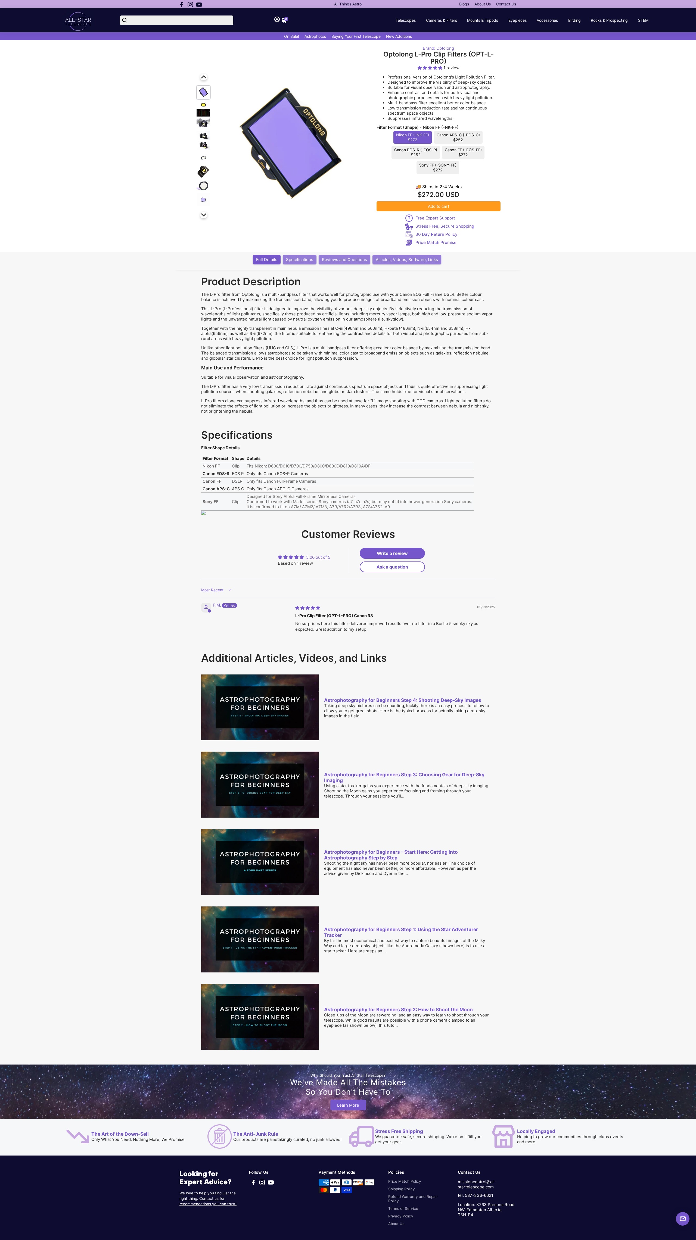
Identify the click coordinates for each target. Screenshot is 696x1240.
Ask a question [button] (392, 567)
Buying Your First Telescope (356, 36)
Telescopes (406, 20)
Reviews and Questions (344, 259)
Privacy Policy (400, 1216)
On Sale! (291, 36)
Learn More (348, 1104)
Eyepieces (517, 20)
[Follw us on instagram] (190, 4)
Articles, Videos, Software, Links (407, 259)
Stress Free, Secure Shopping (444, 226)
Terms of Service (403, 1208)
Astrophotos (315, 36)
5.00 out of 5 (318, 557)
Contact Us (506, 4)
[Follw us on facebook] (181, 4)
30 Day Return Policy (436, 234)
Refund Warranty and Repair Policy (413, 1198)
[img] (307, 607)
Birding (574, 20)
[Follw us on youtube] (199, 4)
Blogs (464, 4)
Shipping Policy (401, 1189)
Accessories (547, 20)
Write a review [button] (392, 553)
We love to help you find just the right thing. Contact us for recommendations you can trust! (208, 1198)
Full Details (266, 259)
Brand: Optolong (438, 48)
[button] (430, 67)
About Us (482, 4)
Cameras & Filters (441, 20)
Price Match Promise (435, 242)
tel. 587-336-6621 (475, 1195)
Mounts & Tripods (482, 20)
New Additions (399, 36)
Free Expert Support (435, 218)
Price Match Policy (404, 1181)
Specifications (299, 259)
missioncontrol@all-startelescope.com (477, 1184)
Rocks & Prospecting (609, 20)
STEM (643, 20)
